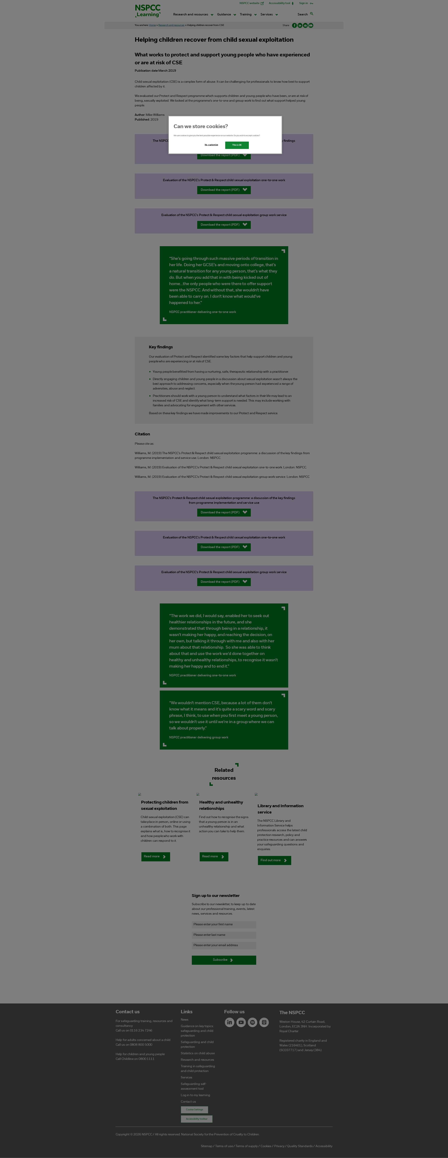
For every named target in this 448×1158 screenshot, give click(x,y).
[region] (225, 135)
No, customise (211, 145)
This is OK (237, 145)
